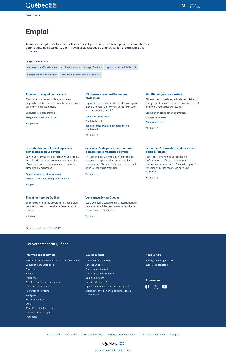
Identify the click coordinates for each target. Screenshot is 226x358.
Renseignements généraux (159, 260)
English (192, 4)
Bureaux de (155, 264)
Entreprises (32, 277)
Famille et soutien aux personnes (43, 282)
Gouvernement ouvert (96, 269)
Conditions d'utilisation (153, 334)
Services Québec (94, 264)
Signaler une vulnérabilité (105, 286)
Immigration (32, 295)
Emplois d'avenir (94, 121)
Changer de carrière (155, 117)
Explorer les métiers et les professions (81, 67)
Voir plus (30, 123)
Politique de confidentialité (122, 334)
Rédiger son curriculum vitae (41, 117)
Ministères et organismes (98, 260)
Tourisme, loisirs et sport (38, 312)
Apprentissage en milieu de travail (43, 173)
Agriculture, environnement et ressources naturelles (53, 260)
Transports (31, 316)
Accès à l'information (92, 334)
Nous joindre (194, 7)
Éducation (31, 269)
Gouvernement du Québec (47, 244)
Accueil (29, 15)
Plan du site (71, 334)
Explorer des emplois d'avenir (121, 67)
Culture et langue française (40, 264)
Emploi (29, 273)
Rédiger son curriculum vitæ (42, 74)
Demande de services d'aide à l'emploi (80, 74)
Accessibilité (53, 334)
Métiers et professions (97, 116)
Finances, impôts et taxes (39, 286)
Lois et (94, 282)
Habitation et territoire (37, 290)
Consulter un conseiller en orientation (165, 112)
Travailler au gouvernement (99, 273)
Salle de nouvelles (94, 277)
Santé (29, 303)
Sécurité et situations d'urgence (42, 308)
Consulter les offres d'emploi (42, 67)
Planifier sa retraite (155, 122)
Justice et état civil (35, 299)
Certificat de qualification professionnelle (47, 178)
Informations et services (40, 255)
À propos (174, 334)
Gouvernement (94, 255)
